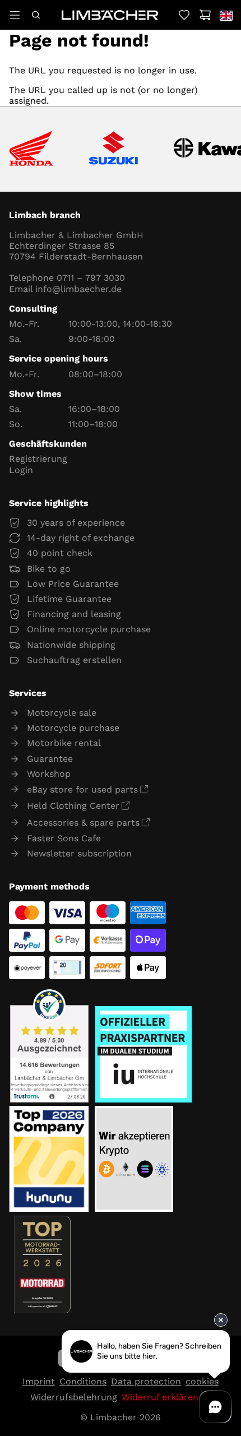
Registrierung (38, 458)
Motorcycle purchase (73, 727)
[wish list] (184, 15)
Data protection (146, 1381)
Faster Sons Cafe (64, 838)
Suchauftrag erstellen (74, 660)
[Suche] (35, 15)
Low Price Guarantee (73, 583)
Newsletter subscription (79, 853)
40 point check (59, 553)
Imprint (38, 1381)
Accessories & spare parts (83, 822)
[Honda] (31, 149)
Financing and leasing (74, 614)
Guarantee (50, 758)
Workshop (49, 773)
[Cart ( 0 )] (205, 15)
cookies (202, 1381)
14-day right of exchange (81, 537)
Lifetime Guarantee (69, 599)
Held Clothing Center (73, 805)
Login (21, 470)
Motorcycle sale (61, 712)
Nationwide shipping (71, 645)
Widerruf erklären (160, 1397)
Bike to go (49, 568)
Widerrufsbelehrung (73, 1397)
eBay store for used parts (82, 789)
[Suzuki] (113, 149)
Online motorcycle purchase (89, 629)
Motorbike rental (64, 743)
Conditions (82, 1381)
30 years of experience (76, 522)
